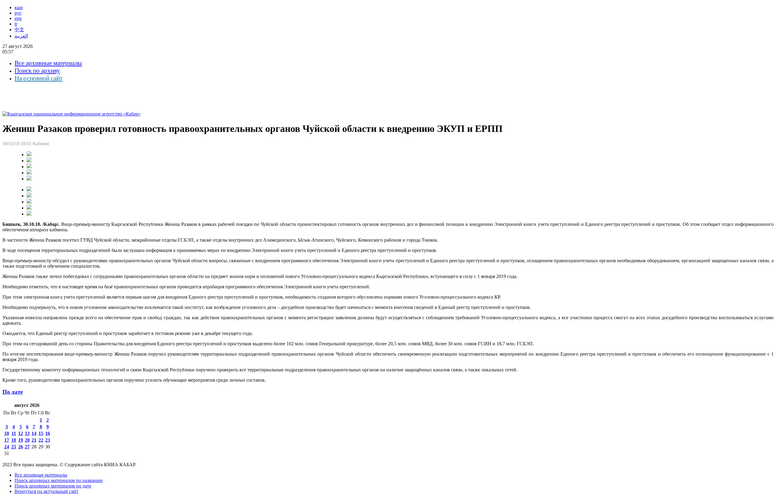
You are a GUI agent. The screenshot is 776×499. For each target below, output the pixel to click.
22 (40, 440)
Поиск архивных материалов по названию (59, 480)
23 (47, 440)
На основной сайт (38, 78)
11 (14, 433)
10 (6, 433)
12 (20, 433)
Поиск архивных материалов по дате (53, 485)
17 (6, 440)
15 (40, 433)
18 (13, 440)
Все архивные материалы (48, 63)
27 (27, 446)
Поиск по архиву (37, 70)
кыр (19, 7)
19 (20, 440)
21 (34, 440)
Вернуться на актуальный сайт (46, 491)
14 (34, 433)
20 (27, 440)
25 (13, 446)
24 (6, 446)
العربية (21, 36)
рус (18, 12)
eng (18, 18)
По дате (12, 392)
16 (47, 433)
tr (16, 23)
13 (27, 433)
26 (20, 446)
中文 (19, 29)
